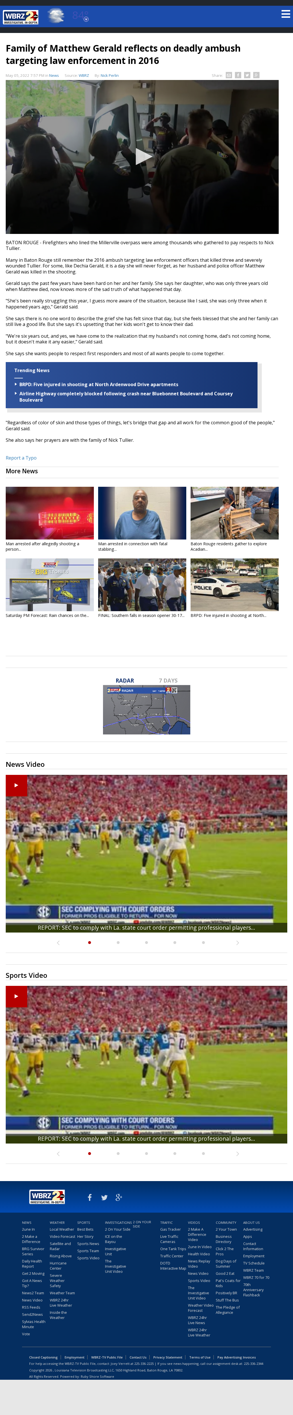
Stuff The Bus (227, 1300)
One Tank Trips (173, 1248)
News (54, 75)
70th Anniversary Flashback (253, 1289)
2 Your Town (226, 1229)
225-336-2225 (144, 1363)
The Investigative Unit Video (115, 1266)
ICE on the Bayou (113, 1239)
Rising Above (61, 1255)
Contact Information (253, 1246)
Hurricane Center (58, 1265)
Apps (247, 1236)
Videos (194, 1222)
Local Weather (62, 1229)
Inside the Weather (58, 1315)
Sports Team (88, 1250)
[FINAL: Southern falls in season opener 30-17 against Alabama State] (142, 584)
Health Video (199, 1253)
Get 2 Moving (33, 1273)
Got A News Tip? (32, 1283)
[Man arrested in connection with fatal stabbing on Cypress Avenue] (142, 513)
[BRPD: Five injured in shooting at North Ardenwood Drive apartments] (235, 584)
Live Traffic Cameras (169, 1239)
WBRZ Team (253, 1270)
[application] (142, 157)
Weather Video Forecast (201, 1308)
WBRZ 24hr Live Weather (61, 1302)
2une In (28, 1229)
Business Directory (224, 1239)
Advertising (252, 1229)
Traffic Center (171, 1255)
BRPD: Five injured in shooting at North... (228, 615)
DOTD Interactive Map (173, 1265)
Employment (253, 1255)
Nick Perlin (110, 75)
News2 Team (33, 1292)
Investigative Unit (115, 1251)
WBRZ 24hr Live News (197, 1320)
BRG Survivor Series (33, 1251)
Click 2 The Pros (225, 1251)
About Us (251, 1222)
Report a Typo (21, 458)
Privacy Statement (167, 1357)
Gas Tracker (170, 1229)
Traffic (166, 1222)
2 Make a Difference (31, 1239)
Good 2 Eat (225, 1273)
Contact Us (138, 1357)
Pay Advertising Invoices (236, 1357)
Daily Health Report (32, 1263)
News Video (32, 1300)
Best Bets (85, 1229)
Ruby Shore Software (97, 1376)
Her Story (85, 1236)
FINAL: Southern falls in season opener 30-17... (141, 615)
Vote (26, 1333)
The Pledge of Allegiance (228, 1310)
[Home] (21, 17)
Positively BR (226, 1292)
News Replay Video (199, 1263)
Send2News (32, 1314)
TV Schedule (254, 1263)
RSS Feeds (31, 1307)
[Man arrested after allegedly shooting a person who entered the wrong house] (50, 513)
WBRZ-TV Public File (107, 1357)
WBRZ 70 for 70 (256, 1277)
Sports (83, 1222)
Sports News (88, 1243)
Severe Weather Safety (57, 1280)
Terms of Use (200, 1357)
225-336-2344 (253, 1363)
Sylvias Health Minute (33, 1324)
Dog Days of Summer (226, 1263)
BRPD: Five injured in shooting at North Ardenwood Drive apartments (98, 384)
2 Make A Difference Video (197, 1234)
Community (226, 1222)
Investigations (118, 1222)
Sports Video (88, 1257)
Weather (57, 1222)
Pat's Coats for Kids (228, 1283)
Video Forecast (62, 1236)
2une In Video (200, 1246)
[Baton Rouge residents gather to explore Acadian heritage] (235, 513)
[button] (142, 156)
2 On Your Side (117, 1229)
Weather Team (62, 1292)
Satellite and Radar (60, 1246)
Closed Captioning (43, 1357)
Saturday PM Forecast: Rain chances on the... (47, 615)
